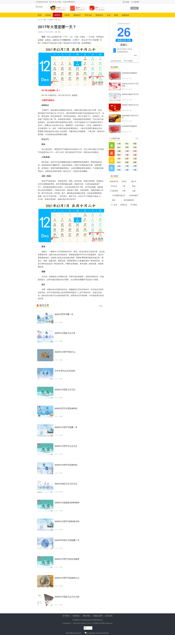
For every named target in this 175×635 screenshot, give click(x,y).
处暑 (127, 158)
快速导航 (136, 2)
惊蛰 (135, 143)
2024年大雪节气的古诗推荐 (67, 558)
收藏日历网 (97, 615)
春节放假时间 (129, 200)
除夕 (134, 186)
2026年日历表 (116, 61)
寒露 (127, 162)
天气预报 (129, 61)
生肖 (108, 15)
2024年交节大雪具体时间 (66, 408)
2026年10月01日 (80, 10)
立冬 (119, 166)
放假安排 (125, 15)
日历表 (48, 15)
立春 (119, 143)
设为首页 (109, 615)
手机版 (127, 2)
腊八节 (133, 181)
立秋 (119, 158)
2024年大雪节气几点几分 (66, 445)
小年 (123, 186)
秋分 (119, 162)
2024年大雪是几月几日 (65, 389)
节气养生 (134, 204)
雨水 (127, 143)
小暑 (127, 155)
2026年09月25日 (60, 10)
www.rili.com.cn (86, 623)
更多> (136, 55)
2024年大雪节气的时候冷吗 (67, 521)
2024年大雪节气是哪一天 (66, 427)
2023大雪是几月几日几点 (66, 483)
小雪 (127, 166)
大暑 (135, 155)
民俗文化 (99, 15)
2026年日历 (114, 181)
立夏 (119, 151)
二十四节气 (50, 19)
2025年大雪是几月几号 (65, 332)
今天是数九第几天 (118, 195)
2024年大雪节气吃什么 (65, 351)
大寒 (135, 170)
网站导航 (86, 615)
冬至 (119, 170)
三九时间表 (114, 191)
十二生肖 (114, 204)
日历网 (73, 43)
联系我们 (76, 615)
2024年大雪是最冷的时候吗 (67, 502)
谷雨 (135, 147)
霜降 (135, 162)
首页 (39, 15)
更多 (101, 305)
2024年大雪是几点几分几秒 (67, 596)
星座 (116, 15)
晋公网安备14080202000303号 (97, 633)
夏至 (119, 155)
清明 (127, 147)
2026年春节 (134, 195)
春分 (119, 147)
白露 (135, 158)
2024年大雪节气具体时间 (66, 464)
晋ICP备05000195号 (73, 633)
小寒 (127, 170)
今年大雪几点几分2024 (65, 370)
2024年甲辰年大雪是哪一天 (67, 540)
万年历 (67, 15)
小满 (127, 151)
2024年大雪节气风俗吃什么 (67, 577)
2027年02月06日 (100, 10)
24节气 (57, 15)
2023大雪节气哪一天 (64, 314)
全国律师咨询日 (70, 2)
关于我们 (66, 615)
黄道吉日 (77, 15)
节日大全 (88, 15)
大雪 (56, 19)
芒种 (135, 151)
